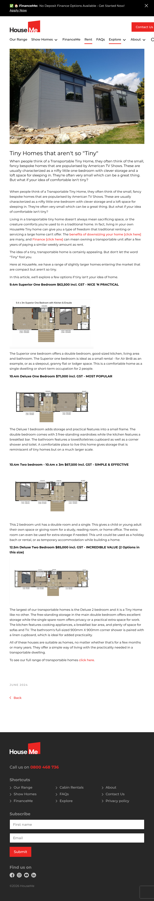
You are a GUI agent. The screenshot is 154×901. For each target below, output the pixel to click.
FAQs (100, 40)
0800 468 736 (44, 767)
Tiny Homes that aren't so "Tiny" (54, 153)
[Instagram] (19, 875)
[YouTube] (26, 875)
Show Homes (42, 40)
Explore (115, 40)
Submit (20, 852)
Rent (88, 40)
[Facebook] (12, 875)
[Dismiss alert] (146, 5)
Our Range (18, 40)
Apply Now (18, 10)
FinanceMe (71, 40)
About (136, 40)
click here (86, 660)
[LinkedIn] (33, 875)
